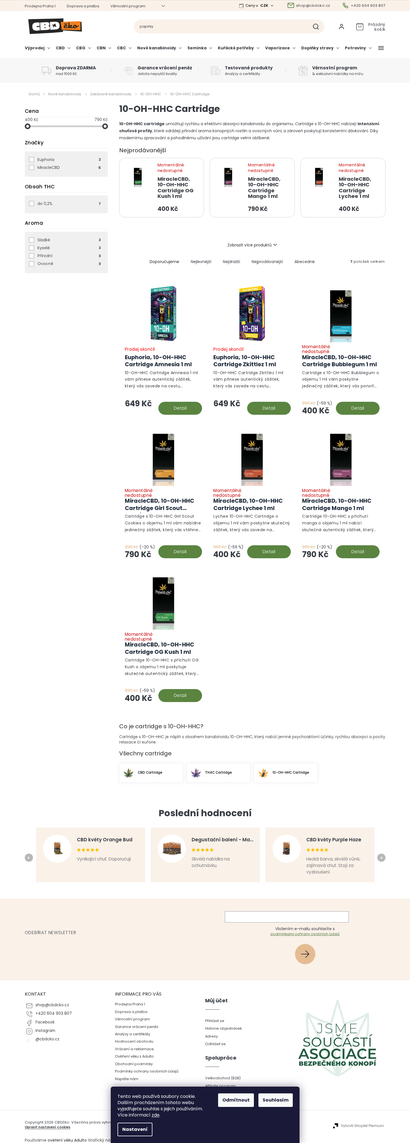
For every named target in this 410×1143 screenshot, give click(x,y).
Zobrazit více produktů (249, 245)
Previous (29, 857)
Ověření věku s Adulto (134, 1056)
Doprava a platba (83, 6)
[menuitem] (39, 50)
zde (155, 1115)
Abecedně (304, 261)
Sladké (69, 240)
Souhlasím (276, 1100)
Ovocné (69, 263)
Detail (180, 408)
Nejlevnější (201, 261)
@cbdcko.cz (47, 1039)
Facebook (45, 1022)
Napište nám (126, 1078)
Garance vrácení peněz (136, 1026)
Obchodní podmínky (134, 1064)
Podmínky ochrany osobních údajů (146, 1071)
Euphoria (69, 159)
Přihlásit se (307, 954)
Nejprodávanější (267, 261)
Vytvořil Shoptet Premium (362, 1126)
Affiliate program (220, 1086)
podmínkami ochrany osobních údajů (305, 934)
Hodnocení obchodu (134, 1041)
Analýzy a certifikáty (132, 1034)
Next (382, 857)
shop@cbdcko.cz (52, 1005)
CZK (264, 5)
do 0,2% (69, 203)
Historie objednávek (223, 1028)
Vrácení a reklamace (134, 1049)
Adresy (211, 1036)
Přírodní (69, 256)
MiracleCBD (69, 167)
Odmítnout (236, 1100)
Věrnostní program (127, 6)
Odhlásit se (215, 1044)
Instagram (45, 1030)
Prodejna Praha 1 (40, 6)
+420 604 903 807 (54, 1013)
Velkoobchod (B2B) (223, 1078)
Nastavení (135, 1129)
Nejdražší (231, 261)
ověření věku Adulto (67, 1140)
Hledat (318, 26)
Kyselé (69, 248)
